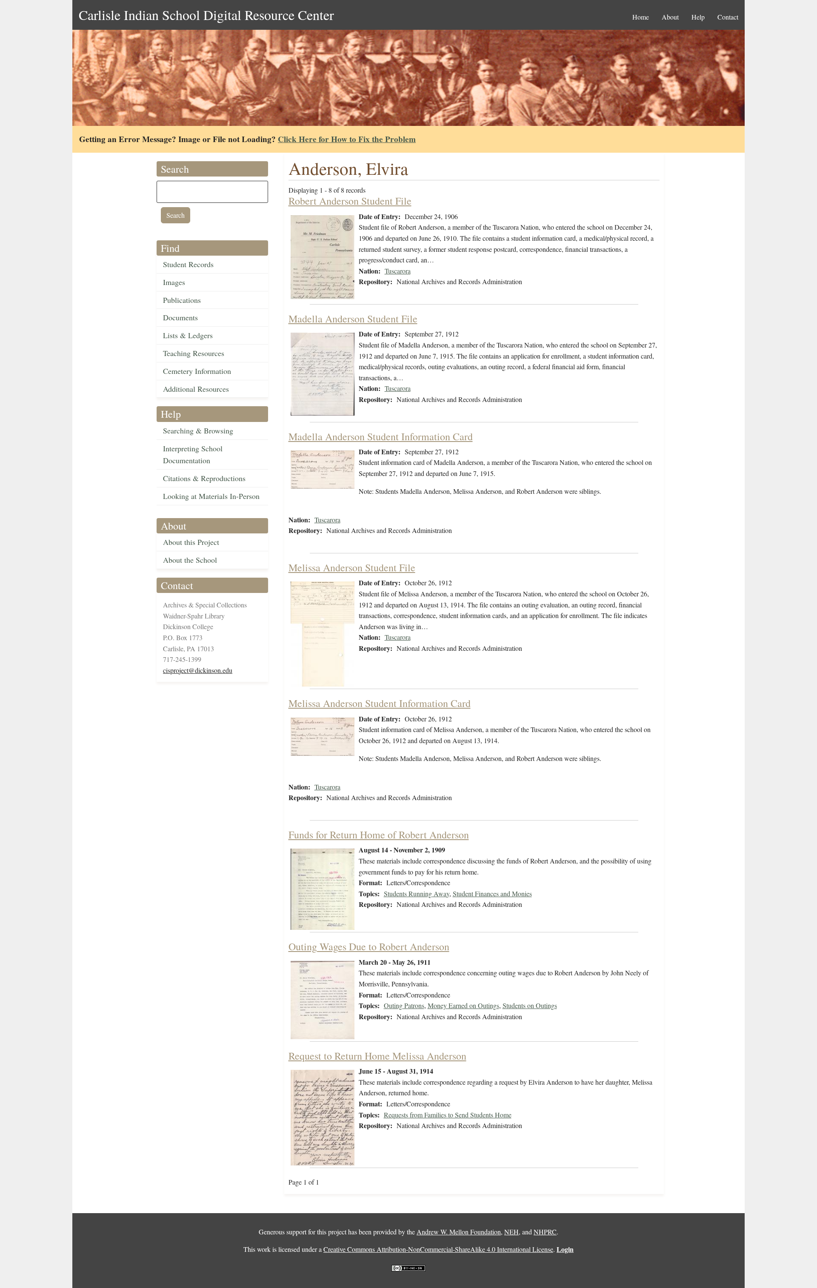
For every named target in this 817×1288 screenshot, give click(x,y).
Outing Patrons (404, 1005)
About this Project (191, 542)
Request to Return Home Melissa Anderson (377, 1056)
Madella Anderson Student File (353, 318)
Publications (182, 300)
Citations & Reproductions (204, 478)
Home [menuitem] (640, 17)
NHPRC (545, 1231)
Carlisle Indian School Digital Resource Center (206, 15)
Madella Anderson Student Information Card (381, 436)
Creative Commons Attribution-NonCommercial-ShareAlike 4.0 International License (438, 1249)
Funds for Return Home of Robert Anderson (379, 834)
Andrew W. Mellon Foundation (459, 1231)
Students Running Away (416, 893)
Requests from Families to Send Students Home (447, 1114)
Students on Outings (530, 1005)
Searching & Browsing (198, 430)
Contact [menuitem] (727, 17)
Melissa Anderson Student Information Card (380, 703)
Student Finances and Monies (492, 893)
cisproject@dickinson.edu (197, 670)
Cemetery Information (197, 371)
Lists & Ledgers (188, 335)
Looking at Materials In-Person (211, 496)
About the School (190, 560)
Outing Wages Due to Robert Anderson (369, 946)
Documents (180, 317)
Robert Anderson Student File (350, 201)
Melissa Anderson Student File (352, 567)
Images (174, 282)
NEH (511, 1231)
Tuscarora (398, 270)
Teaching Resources (193, 353)
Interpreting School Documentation (193, 454)
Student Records (188, 264)
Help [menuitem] (698, 17)
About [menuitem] (670, 17)
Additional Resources (196, 389)
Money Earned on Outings (463, 1005)
